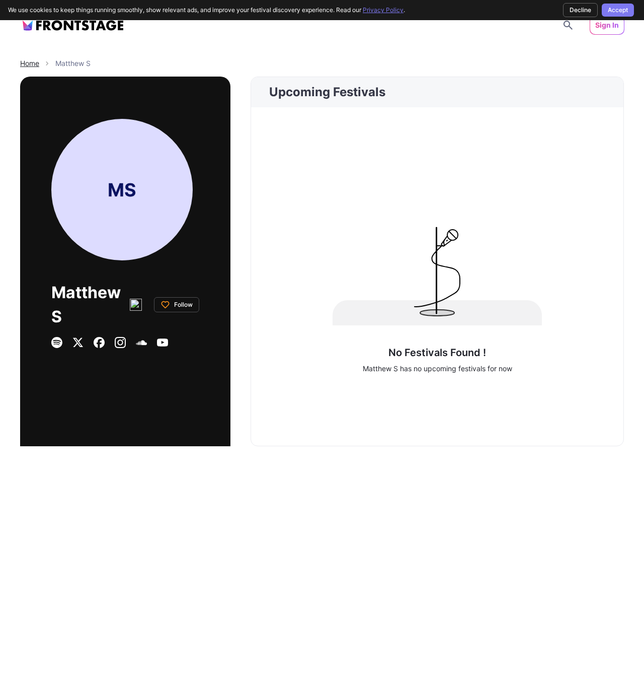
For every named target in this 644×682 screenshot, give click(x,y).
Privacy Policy (383, 10)
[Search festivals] (568, 25)
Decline (580, 10)
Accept (618, 10)
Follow (183, 304)
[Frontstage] (73, 25)
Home (29, 63)
